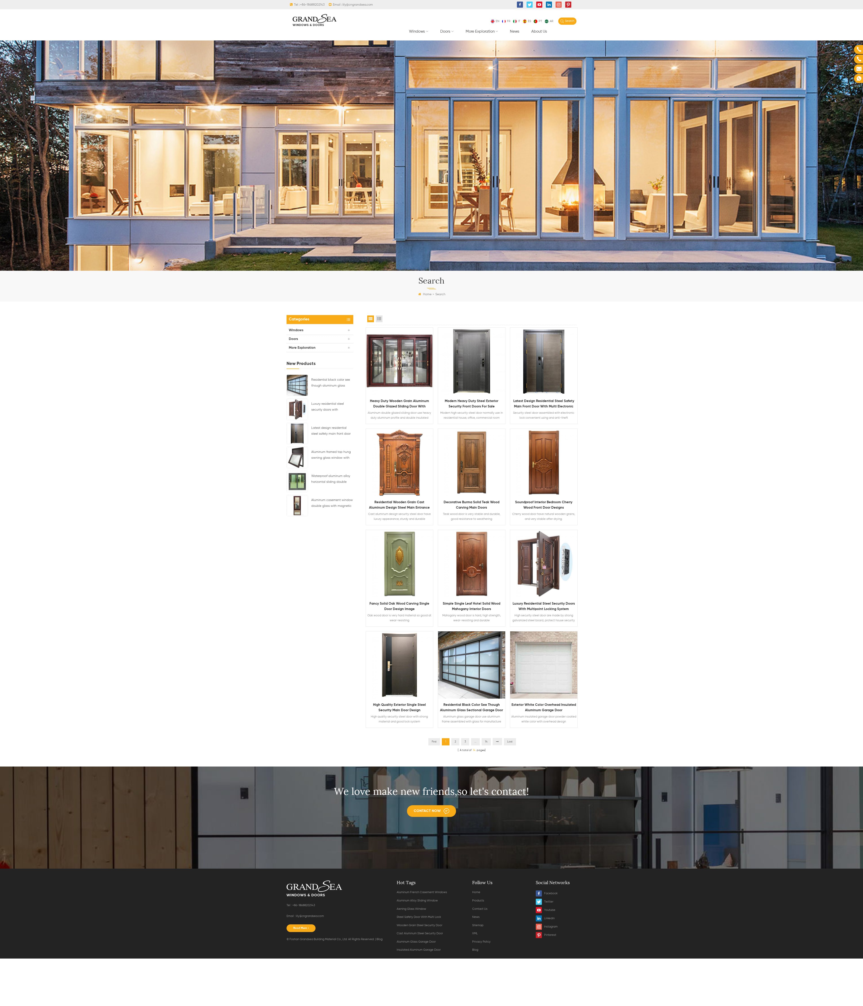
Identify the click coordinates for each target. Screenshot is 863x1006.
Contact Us (479, 909)
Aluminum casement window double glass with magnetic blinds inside (332, 504)
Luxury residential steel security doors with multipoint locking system (329, 407)
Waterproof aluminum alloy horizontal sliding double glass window (330, 479)
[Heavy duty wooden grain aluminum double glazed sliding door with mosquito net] (399, 361)
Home (427, 294)
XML (475, 933)
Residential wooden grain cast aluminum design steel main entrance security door (399, 505)
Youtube (549, 910)
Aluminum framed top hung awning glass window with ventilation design (331, 455)
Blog (379, 939)
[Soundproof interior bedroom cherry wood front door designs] (543, 462)
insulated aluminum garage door (419, 949)
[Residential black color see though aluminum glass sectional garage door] (297, 385)
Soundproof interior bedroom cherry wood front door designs (543, 505)
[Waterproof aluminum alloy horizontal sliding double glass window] (297, 481)
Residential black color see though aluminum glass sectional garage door (330, 383)
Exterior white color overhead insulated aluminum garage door (544, 707)
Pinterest (550, 935)
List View (379, 318)
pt (540, 21)
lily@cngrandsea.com (358, 4)
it (519, 21)
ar (551, 21)
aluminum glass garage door (416, 941)
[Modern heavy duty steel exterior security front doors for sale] (471, 361)
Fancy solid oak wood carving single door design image (399, 606)
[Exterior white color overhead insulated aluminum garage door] (543, 665)
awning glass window (411, 909)
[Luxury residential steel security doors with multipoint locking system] (297, 409)
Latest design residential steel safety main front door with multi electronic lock (331, 431)
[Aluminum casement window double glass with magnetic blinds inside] (297, 505)
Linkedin (549, 918)
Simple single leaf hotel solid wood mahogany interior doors (471, 606)
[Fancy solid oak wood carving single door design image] (399, 563)
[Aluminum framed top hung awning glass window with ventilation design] (297, 457)
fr (508, 21)
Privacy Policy (481, 941)
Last (510, 741)
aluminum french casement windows (422, 892)
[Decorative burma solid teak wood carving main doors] (471, 462)
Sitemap (477, 925)
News (514, 32)
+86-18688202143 (312, 4)
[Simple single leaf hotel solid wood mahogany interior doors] (471, 563)
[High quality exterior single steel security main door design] (399, 665)
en (497, 21)
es (529, 21)
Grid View (370, 318)
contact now (427, 811)
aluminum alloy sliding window (417, 900)
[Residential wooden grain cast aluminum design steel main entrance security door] (399, 462)
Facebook (551, 893)
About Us (539, 32)
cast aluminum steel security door (420, 933)
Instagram (551, 926)
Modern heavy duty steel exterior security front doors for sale (471, 403)
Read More (300, 928)
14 (486, 741)
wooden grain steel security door (419, 925)
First (434, 741)
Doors (445, 32)
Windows (417, 32)
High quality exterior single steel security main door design (399, 707)
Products (478, 900)
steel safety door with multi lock (419, 917)
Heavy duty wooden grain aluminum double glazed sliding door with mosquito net (399, 404)
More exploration (480, 32)
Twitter (548, 901)
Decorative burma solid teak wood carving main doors (471, 505)
